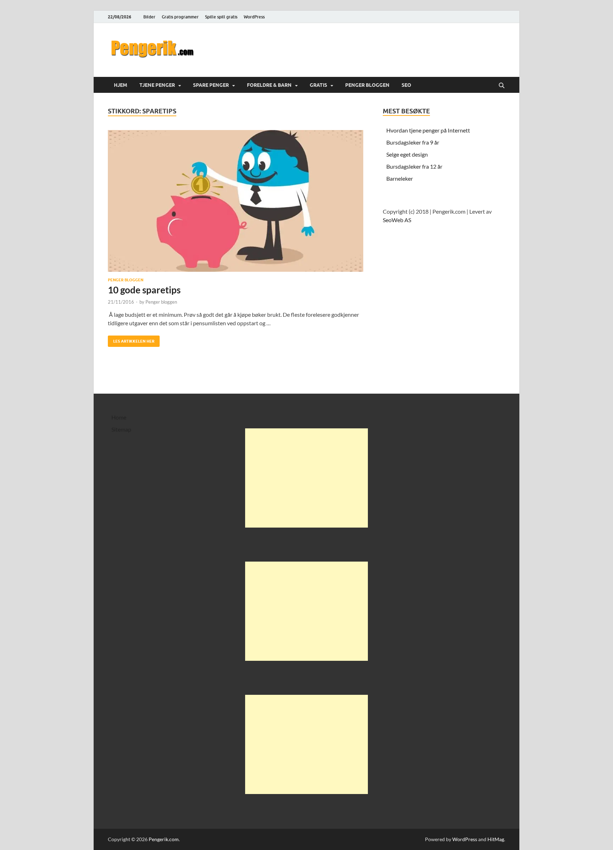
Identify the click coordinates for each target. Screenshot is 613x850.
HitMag (495, 839)
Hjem (120, 85)
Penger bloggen (367, 85)
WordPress (254, 16)
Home (118, 417)
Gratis (318, 85)
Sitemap (121, 429)
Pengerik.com (164, 839)
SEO (406, 85)
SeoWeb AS (397, 219)
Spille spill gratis (221, 16)
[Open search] (501, 86)
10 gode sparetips (144, 289)
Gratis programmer (180, 16)
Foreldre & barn (269, 85)
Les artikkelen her (131, 340)
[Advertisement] (306, 478)
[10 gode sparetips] (238, 201)
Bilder (149, 16)
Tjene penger (157, 85)
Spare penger (211, 85)
